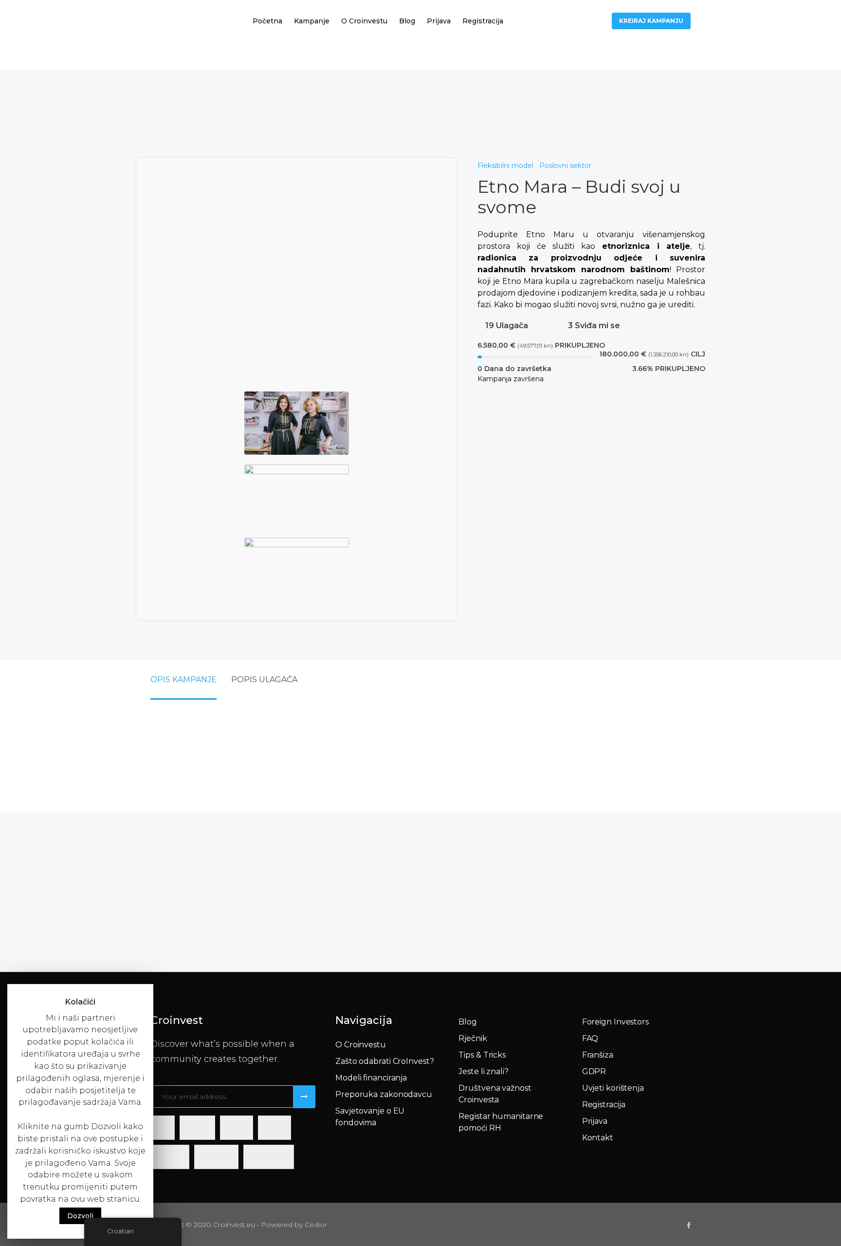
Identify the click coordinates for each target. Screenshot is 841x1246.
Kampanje (311, 21)
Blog (407, 21)
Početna (267, 21)
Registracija (482, 21)
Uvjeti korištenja (613, 1088)
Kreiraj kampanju (651, 20)
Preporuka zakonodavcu (383, 1094)
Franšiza (597, 1055)
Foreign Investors (615, 1021)
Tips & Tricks (482, 1055)
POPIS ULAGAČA (264, 679)
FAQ (590, 1038)
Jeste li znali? (483, 1071)
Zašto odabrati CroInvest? (384, 1061)
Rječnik (472, 1038)
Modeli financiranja (371, 1077)
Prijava (439, 21)
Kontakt (597, 1137)
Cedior (316, 1224)
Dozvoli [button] (80, 1215)
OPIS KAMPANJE (183, 679)
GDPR (594, 1071)
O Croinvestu (364, 21)
